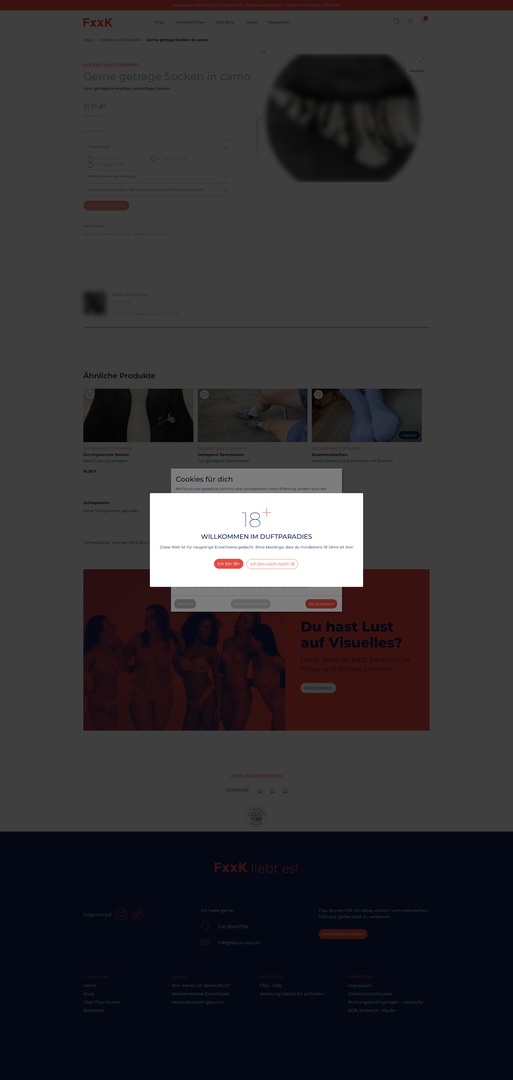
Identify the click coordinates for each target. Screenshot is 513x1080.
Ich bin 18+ (228, 563)
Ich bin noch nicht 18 (272, 564)
